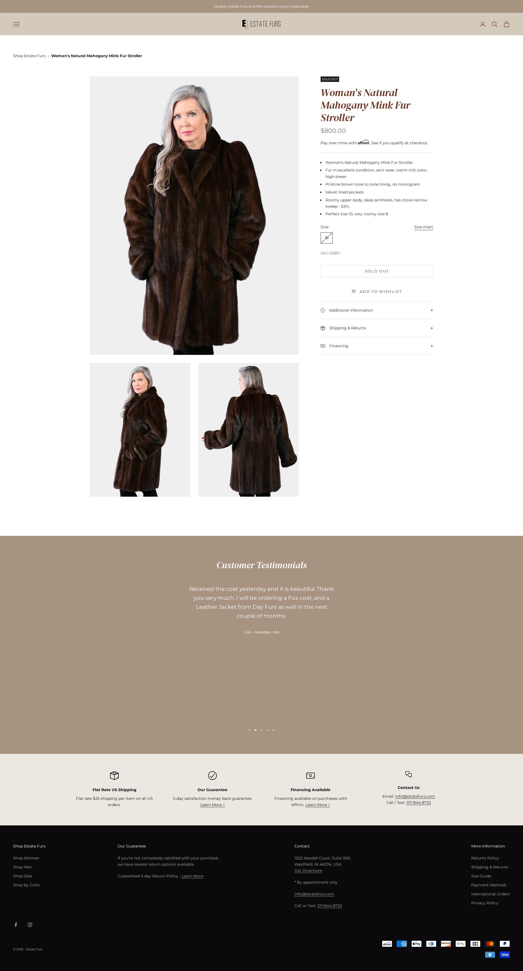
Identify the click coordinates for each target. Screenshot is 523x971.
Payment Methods (488, 885)
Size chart (423, 227)
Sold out (377, 271)
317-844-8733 (418, 802)
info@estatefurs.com (415, 796)
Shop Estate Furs (29, 55)
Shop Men (22, 867)
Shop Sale (22, 876)
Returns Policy (485, 858)
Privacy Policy (484, 903)
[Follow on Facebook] (16, 924)
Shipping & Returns (489, 867)
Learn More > (212, 804)
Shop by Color (26, 885)
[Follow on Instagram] (30, 924)
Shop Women (26, 858)
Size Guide (481, 876)
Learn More (192, 876)
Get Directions (308, 870)
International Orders (490, 894)
